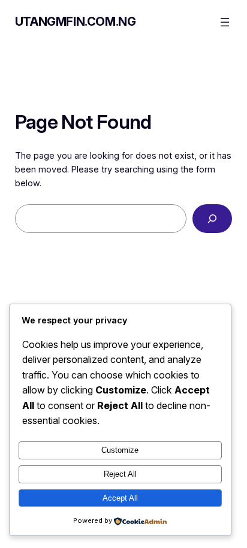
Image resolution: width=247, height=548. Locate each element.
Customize (119, 450)
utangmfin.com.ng (75, 21)
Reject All (120, 474)
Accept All (120, 497)
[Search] (212, 218)
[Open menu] (225, 22)
